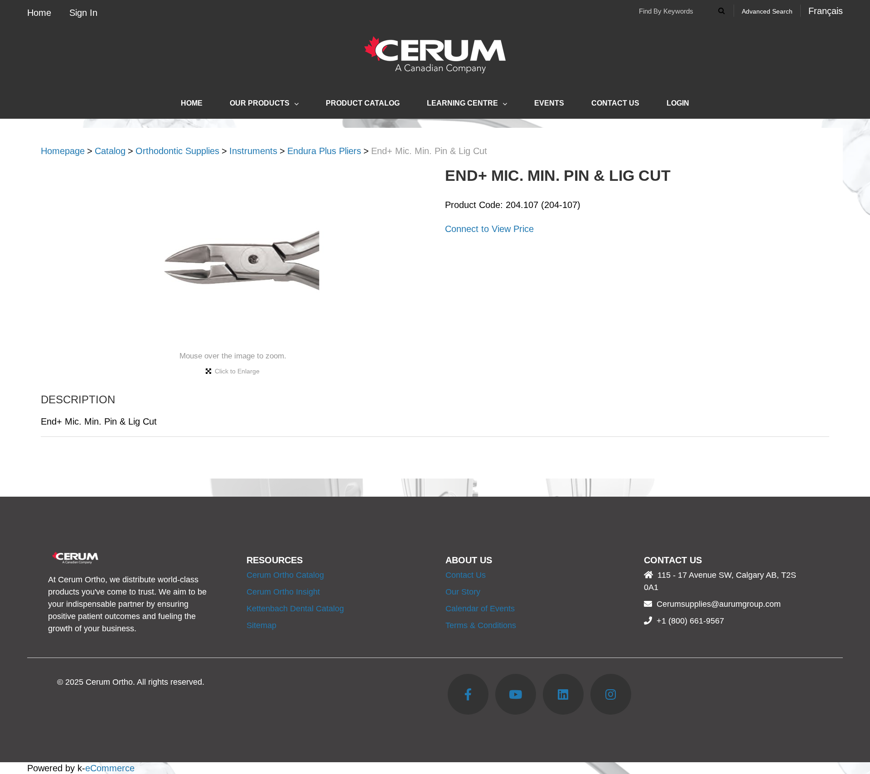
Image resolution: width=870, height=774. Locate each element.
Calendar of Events (480, 608)
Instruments (253, 151)
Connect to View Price (489, 229)
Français (825, 11)
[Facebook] (468, 694)
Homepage (63, 151)
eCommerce (110, 768)
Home (39, 13)
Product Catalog (363, 103)
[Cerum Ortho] (435, 55)
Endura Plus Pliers (324, 151)
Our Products (260, 103)
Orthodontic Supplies (177, 151)
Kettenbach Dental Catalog (295, 608)
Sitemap (261, 625)
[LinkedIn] (563, 694)
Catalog (110, 151)
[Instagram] (610, 694)
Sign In (83, 13)
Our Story (462, 591)
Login (678, 103)
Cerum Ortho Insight (283, 591)
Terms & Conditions (480, 625)
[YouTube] (515, 694)
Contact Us (615, 103)
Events (549, 103)
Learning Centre (462, 103)
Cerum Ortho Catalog (285, 575)
